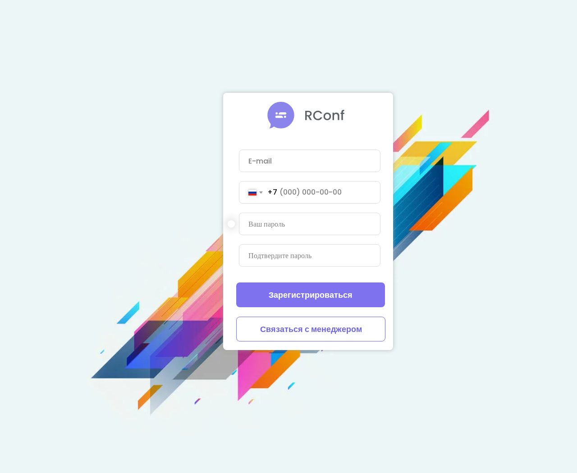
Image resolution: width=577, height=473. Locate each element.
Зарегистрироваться (311, 294)
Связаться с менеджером (311, 329)
